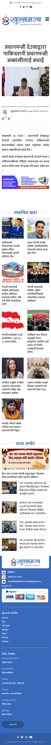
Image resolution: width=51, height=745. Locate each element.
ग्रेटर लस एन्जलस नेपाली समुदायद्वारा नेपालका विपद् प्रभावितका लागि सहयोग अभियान (23, 475)
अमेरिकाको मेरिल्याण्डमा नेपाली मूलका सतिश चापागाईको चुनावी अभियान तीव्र (11, 250)
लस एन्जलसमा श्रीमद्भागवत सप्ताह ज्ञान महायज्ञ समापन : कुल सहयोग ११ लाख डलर (32, 544)
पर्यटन (4, 634)
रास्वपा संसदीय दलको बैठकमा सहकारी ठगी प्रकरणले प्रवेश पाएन (37, 386)
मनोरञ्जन (5, 642)
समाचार (5, 618)
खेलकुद (5, 630)
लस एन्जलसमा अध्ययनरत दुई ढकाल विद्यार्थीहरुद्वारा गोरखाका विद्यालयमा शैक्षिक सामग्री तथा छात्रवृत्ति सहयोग (34, 488)
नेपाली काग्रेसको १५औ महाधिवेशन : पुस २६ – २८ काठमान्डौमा (12, 338)
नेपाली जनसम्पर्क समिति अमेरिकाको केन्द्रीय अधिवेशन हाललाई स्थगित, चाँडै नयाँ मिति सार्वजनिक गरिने (11, 295)
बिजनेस (5, 638)
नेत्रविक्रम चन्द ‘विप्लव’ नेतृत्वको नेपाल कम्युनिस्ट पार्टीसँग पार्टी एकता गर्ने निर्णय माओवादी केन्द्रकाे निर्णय (38, 343)
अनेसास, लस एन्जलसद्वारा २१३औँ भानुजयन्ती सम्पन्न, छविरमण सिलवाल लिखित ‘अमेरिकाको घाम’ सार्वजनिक (32, 508)
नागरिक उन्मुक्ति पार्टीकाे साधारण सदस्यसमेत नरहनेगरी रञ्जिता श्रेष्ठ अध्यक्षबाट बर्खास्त (13, 388)
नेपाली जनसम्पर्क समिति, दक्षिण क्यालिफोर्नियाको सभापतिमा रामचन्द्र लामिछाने (36, 294)
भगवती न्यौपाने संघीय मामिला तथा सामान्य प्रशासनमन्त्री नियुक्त (11, 427)
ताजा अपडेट (25, 443)
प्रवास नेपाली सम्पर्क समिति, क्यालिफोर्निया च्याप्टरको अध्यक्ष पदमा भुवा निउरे (37, 248)
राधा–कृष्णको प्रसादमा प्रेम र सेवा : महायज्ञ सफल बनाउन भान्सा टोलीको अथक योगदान (32, 526)
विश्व (3, 622)
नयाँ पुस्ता (6, 626)
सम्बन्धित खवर (25, 212)
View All (13, 724)
